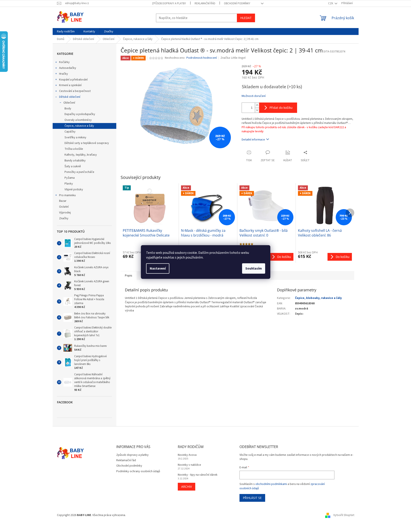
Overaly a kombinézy (78, 120)
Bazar (62, 201)
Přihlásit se (252, 498)
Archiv (186, 487)
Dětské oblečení (69, 97)
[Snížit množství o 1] (257, 110)
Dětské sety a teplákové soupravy (87, 143)
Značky (63, 218)
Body (68, 108)
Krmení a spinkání (70, 85)
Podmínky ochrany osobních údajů (138, 471)
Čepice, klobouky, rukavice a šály (318, 298)
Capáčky (70, 131)
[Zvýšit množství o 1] (257, 105)
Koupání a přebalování (73, 79)
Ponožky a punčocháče (79, 172)
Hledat (246, 18)
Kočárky (64, 62)
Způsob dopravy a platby (169, 3)
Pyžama (70, 178)
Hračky (63, 74)
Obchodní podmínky (237, 3)
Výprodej (65, 212)
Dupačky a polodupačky (80, 114)
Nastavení (158, 268)
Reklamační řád (205, 3)
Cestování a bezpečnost (75, 91)
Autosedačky (67, 68)
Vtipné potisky (74, 189)
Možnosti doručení (254, 96)
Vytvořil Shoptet (343, 515)
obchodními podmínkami (271, 484)
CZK (331, 3)
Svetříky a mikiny (75, 137)
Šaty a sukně (73, 166)
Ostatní (64, 207)
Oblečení (69, 103)
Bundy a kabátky (75, 160)
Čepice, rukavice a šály (79, 126)
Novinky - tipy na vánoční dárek (197, 475)
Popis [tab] (128, 275)
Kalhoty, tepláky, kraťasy (81, 155)
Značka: (233, 58)
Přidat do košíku (281, 108)
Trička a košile (74, 149)
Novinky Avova (187, 455)
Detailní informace (253, 139)
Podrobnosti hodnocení (201, 58)
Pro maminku (67, 195)
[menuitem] (66, 31)
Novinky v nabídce (189, 465)
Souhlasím (253, 268)
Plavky (69, 184)
